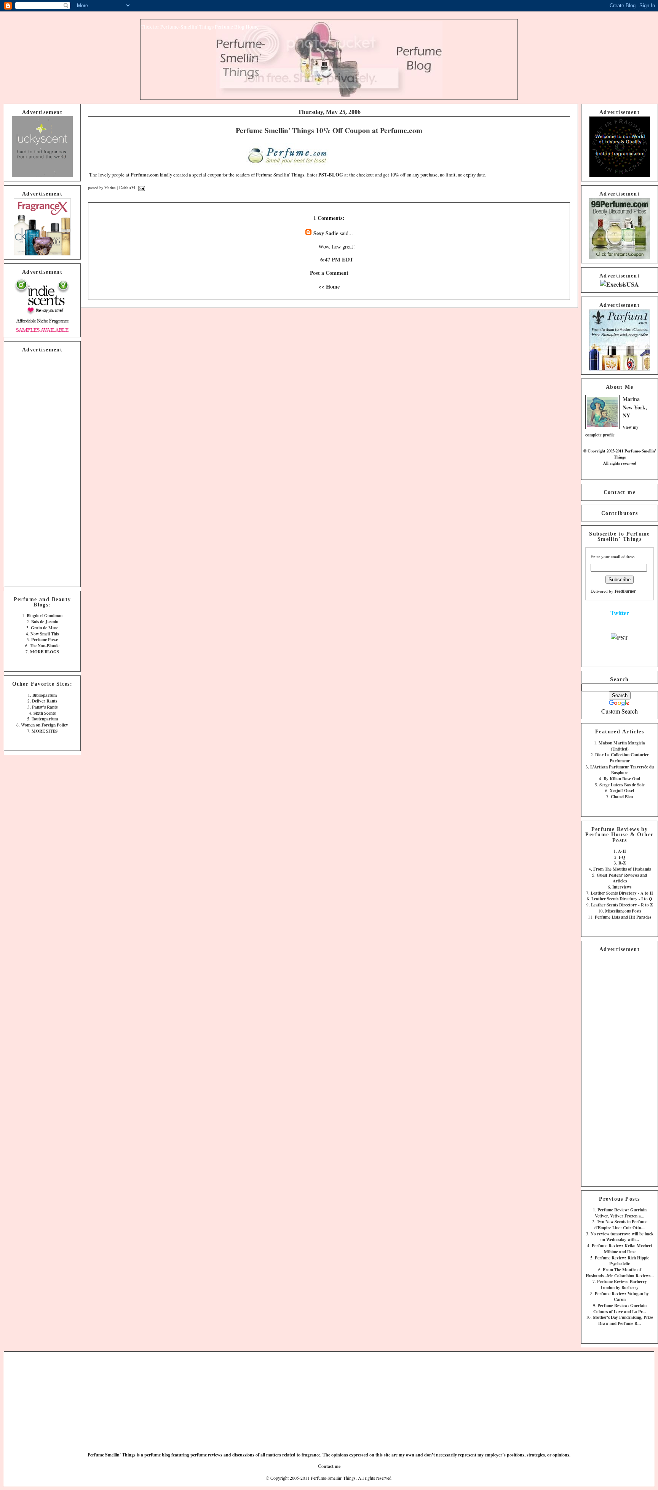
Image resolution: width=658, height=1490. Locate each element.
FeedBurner (625, 591)
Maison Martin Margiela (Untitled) (622, 745)
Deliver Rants (44, 701)
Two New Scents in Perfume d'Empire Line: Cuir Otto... (620, 1224)
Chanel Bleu (622, 796)
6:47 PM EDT (336, 259)
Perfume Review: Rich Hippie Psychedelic (622, 1260)
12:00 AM (127, 187)
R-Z (622, 863)
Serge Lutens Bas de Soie (622, 784)
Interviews (621, 887)
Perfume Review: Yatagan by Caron (622, 1296)
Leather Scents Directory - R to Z (622, 904)
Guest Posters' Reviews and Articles (622, 878)
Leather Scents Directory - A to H (622, 893)
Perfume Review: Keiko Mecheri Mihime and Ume (622, 1248)
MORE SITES (44, 731)
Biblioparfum (44, 695)
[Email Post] (140, 187)
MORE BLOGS (44, 651)
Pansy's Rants (44, 707)
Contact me (620, 492)
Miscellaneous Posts (623, 911)
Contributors (619, 513)
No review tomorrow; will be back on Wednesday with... (622, 1236)
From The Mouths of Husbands (622, 869)
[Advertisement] (42, 468)
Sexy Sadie (325, 233)
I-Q (622, 857)
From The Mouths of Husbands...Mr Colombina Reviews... (620, 1272)
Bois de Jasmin (44, 621)
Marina (631, 399)
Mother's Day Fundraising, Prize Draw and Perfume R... (623, 1320)
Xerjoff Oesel (622, 790)
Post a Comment (329, 273)
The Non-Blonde (44, 645)
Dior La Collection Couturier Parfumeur (622, 757)
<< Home (329, 286)
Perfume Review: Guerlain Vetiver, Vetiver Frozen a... (621, 1212)
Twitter (619, 612)
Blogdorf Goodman (44, 615)
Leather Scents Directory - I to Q (621, 898)
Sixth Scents (45, 713)
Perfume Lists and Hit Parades (623, 917)
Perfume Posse (44, 639)
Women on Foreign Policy (44, 725)
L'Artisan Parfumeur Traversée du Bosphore (622, 769)
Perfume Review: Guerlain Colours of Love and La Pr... (620, 1308)
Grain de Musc (44, 627)
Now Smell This (44, 633)
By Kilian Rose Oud (622, 778)
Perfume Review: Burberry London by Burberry (622, 1284)
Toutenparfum (45, 718)
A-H (622, 851)
